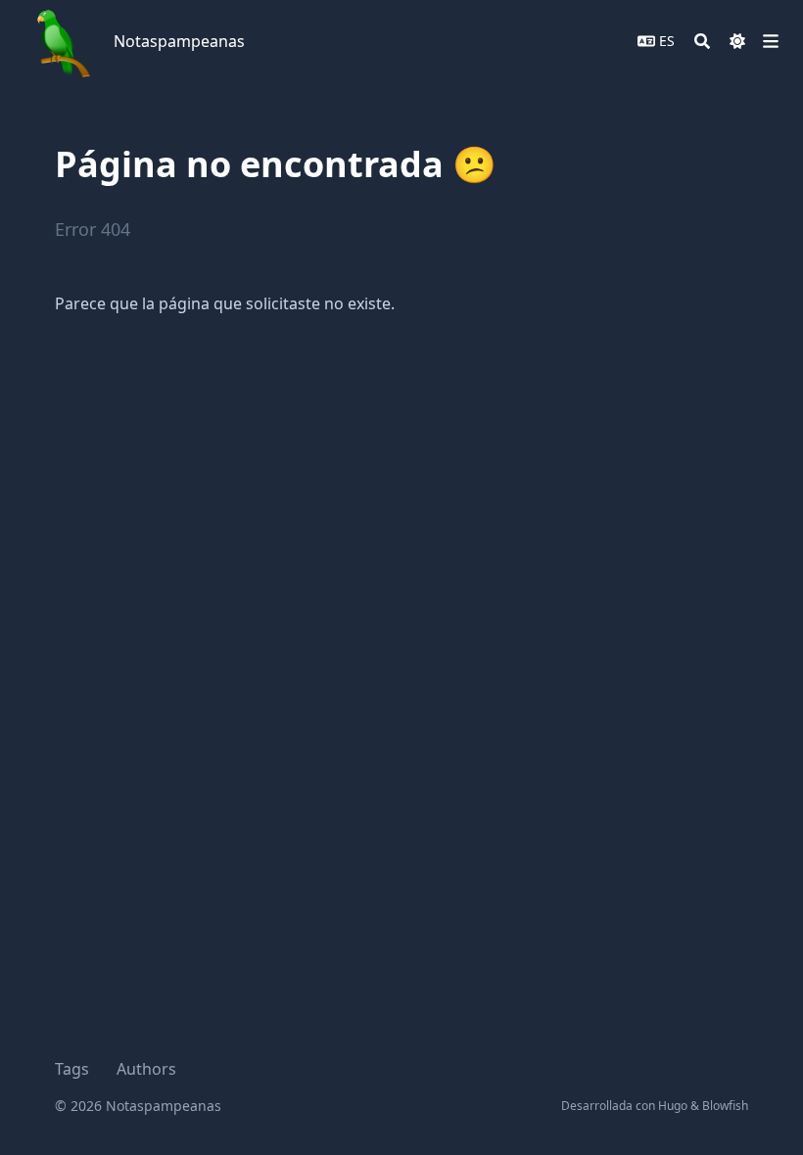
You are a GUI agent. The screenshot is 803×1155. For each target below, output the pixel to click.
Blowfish (725, 1105)
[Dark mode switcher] (737, 41)
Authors (146, 1069)
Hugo (672, 1105)
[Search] (702, 41)
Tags (72, 1069)
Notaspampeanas (179, 41)
